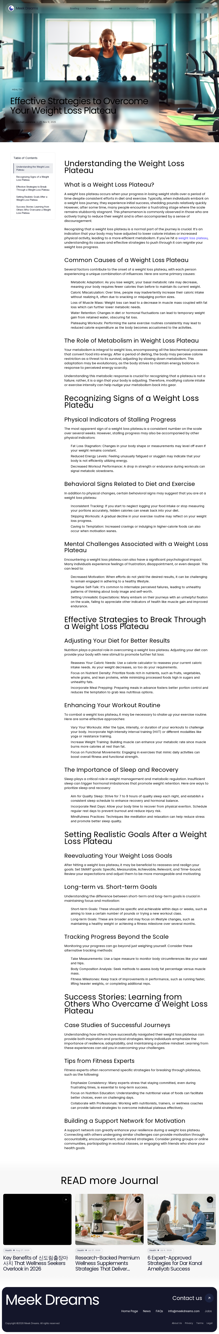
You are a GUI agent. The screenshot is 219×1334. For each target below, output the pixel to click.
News (147, 1311)
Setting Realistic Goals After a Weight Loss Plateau (31, 198)
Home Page (129, 1311)
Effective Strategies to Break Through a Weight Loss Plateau (32, 188)
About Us (177, 1323)
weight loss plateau (193, 238)
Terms (199, 1323)
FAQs (159, 1311)
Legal (209, 1323)
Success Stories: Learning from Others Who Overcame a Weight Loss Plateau (33, 209)
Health (17, 89)
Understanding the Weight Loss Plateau (32, 168)
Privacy (189, 1323)
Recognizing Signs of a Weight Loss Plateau (32, 178)
